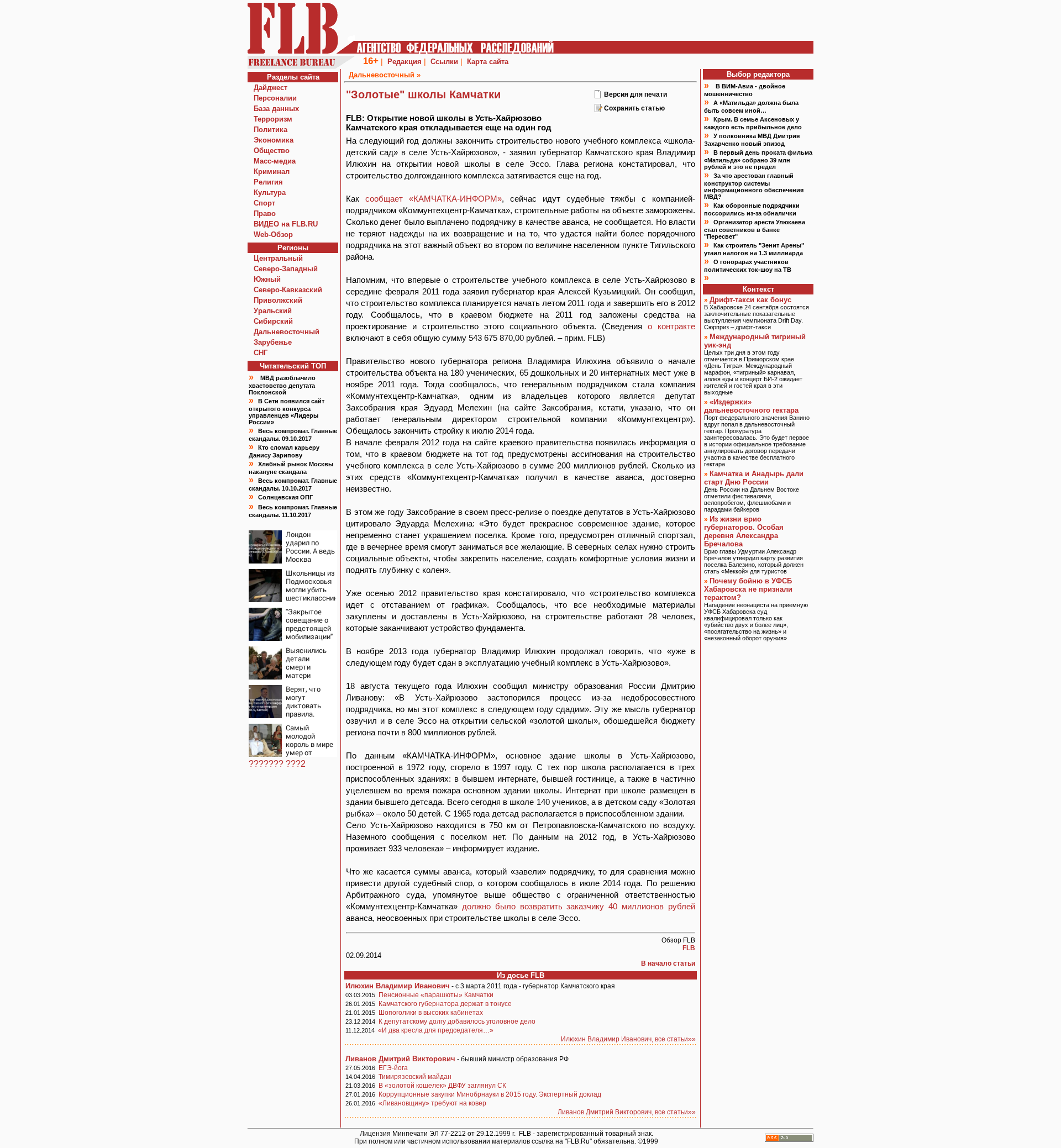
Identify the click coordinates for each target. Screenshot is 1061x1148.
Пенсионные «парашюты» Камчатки (436, 995)
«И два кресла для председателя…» (435, 1030)
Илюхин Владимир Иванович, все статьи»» (628, 1039)
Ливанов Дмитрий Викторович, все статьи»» (627, 1112)
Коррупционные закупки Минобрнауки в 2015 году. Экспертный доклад (490, 1094)
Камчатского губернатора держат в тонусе (445, 1004)
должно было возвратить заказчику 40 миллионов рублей (578, 906)
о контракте (671, 326)
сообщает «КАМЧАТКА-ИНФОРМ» (433, 198)
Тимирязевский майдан (415, 1077)
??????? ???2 (277, 763)
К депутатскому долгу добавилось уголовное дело (457, 1021)
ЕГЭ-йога (393, 1068)
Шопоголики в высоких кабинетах (431, 1013)
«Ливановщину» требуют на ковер (432, 1103)
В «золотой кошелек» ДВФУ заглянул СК (442, 1085)
